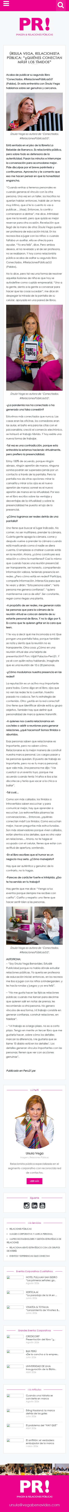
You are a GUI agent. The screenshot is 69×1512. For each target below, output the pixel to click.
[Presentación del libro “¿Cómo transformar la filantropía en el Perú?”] (15, 1340)
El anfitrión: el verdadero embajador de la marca (40, 1442)
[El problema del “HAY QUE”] (15, 1429)
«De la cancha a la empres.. (42, 1353)
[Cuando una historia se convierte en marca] (15, 1399)
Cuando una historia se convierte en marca (39, 1397)
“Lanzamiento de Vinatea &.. (43, 1309)
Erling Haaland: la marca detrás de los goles (40, 1412)
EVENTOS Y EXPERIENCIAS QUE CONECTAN (30, 1256)
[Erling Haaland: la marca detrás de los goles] (15, 1414)
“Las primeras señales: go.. (41, 1279)
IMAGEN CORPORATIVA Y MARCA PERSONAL (31, 1234)
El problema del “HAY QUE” (41, 1425)
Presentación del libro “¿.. (40, 1338)
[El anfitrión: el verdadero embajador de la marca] (15, 1444)
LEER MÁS (34, 1181)
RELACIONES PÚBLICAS (20, 1228)
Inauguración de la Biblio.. (41, 1368)
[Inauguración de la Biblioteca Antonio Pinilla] (15, 1370)
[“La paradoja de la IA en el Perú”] (15, 1296)
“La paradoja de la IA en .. (41, 1294)
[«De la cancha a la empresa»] (15, 1355)
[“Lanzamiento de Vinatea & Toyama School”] (15, 1311)
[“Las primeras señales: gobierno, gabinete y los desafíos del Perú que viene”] (15, 1281)
